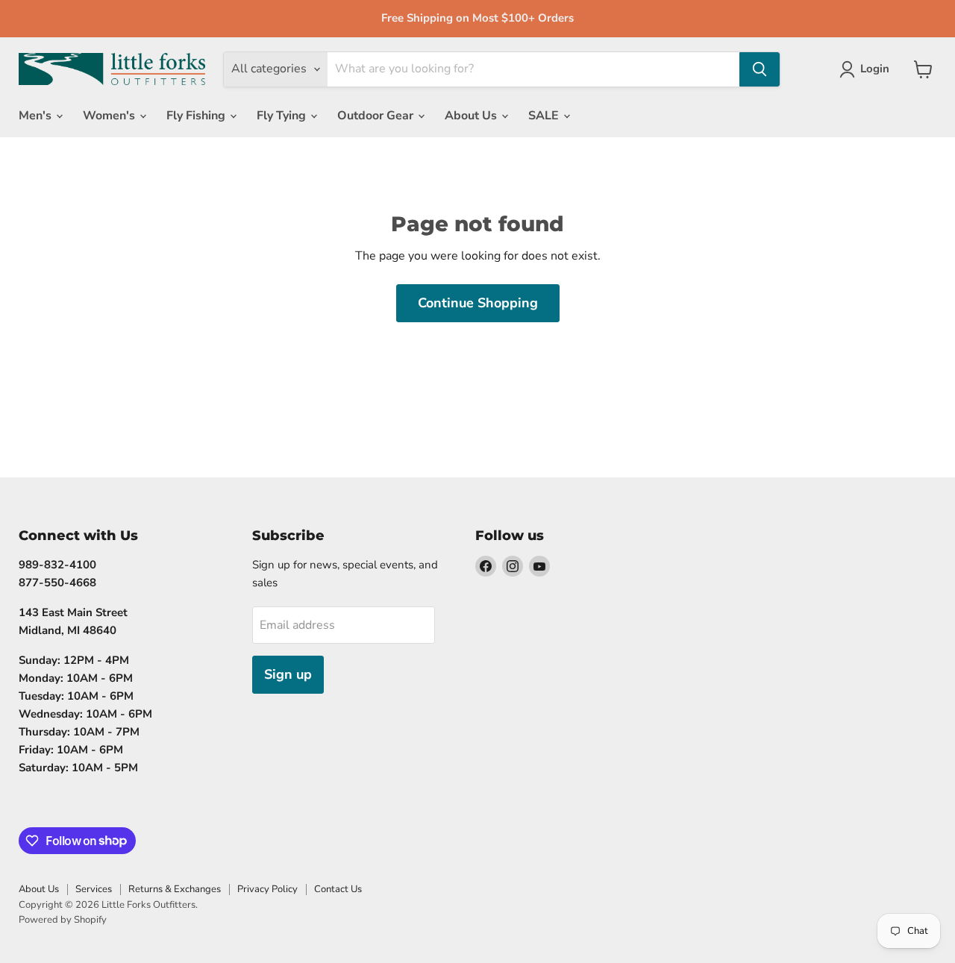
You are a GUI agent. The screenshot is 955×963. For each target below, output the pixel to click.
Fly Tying (283, 115)
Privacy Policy (267, 889)
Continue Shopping (478, 303)
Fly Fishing (197, 115)
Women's (110, 115)
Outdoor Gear (376, 115)
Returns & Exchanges (174, 889)
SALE (545, 115)
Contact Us (338, 889)
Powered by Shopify (63, 919)
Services (93, 889)
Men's (36, 115)
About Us (472, 115)
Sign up (288, 674)
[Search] (759, 69)
